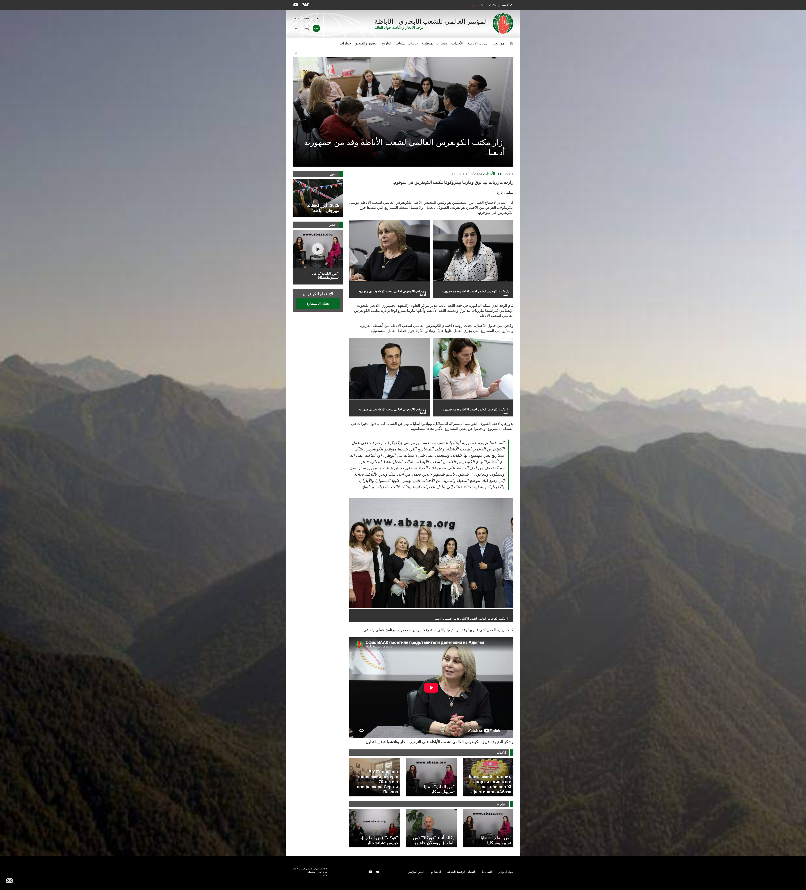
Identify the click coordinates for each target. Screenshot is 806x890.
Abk (296, 28)
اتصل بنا (487, 871)
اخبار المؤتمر (416, 871)
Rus (296, 18)
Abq (306, 28)
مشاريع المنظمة (434, 43)
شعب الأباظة (477, 43)
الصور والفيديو (366, 43)
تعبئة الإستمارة (317, 303)
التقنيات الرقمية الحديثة (461, 871)
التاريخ (386, 43)
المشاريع (435, 871)
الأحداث (457, 43)
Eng (306, 18)
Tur (316, 18)
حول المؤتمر (505, 871)
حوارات (345, 43)
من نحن (498, 43)
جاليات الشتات (406, 43)
